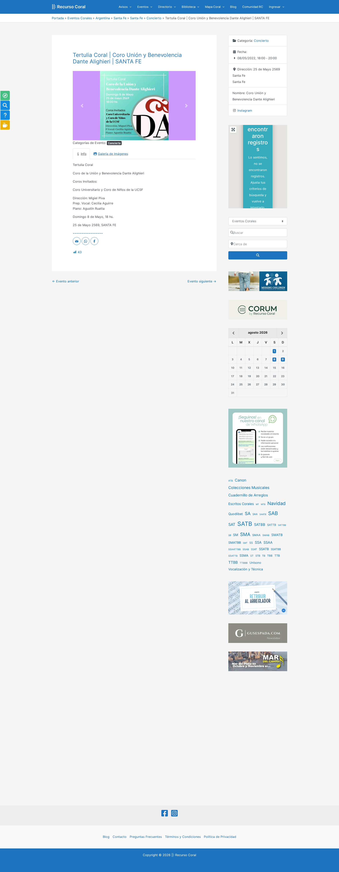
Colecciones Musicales (248, 487)
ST (251, 555)
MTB (263, 504)
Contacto (120, 837)
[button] (129, 7)
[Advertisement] (257, 739)
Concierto (154, 18)
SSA (258, 542)
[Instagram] (174, 813)
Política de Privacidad (220, 837)
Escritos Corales (241, 504)
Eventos (143, 7)
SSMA (244, 555)
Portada (58, 18)
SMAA (256, 535)
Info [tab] (84, 154)
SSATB (264, 549)
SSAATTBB (234, 549)
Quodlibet (235, 514)
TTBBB (244, 563)
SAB (273, 513)
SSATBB (276, 549)
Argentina (103, 18)
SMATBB (234, 542)
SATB (244, 523)
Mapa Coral (213, 7)
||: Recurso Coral (69, 6)
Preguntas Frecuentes (146, 837)
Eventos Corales (79, 18)
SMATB (277, 535)
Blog (233, 7)
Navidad (276, 503)
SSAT (254, 549)
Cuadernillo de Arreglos (248, 495)
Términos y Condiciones (183, 837)
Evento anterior (65, 281)
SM (235, 535)
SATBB (259, 524)
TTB (277, 555)
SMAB (265, 535)
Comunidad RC (252, 7)
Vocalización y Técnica (245, 569)
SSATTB (233, 555)
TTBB (233, 562)
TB (263, 555)
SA (248, 513)
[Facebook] (164, 813)
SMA (245, 534)
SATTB (271, 524)
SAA (255, 514)
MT (257, 504)
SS (251, 542)
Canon (240, 480)
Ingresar (275, 7)
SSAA (267, 542)
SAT (231, 524)
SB (229, 535)
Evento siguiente (202, 281)
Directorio (165, 7)
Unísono (255, 562)
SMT (245, 543)
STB (257, 555)
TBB (269, 555)
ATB (230, 480)
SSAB (246, 549)
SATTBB (282, 525)
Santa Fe (120, 18)
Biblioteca (188, 7)
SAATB (263, 514)
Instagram (244, 110)
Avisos (123, 7)
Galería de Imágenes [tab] (113, 154)
